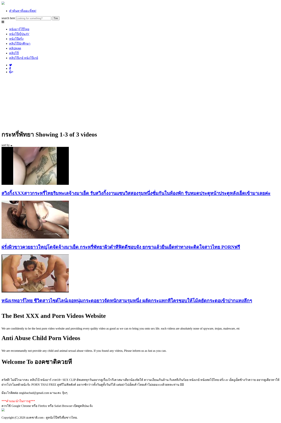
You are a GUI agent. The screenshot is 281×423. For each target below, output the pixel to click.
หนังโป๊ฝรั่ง (16, 38)
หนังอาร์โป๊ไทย (19, 29)
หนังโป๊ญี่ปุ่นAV (19, 34)
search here (8, 18)
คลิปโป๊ (14, 53)
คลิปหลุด (15, 48)
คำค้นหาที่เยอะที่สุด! (22, 10)
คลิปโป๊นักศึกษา (19, 43)
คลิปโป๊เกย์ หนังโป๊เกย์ (23, 58)
